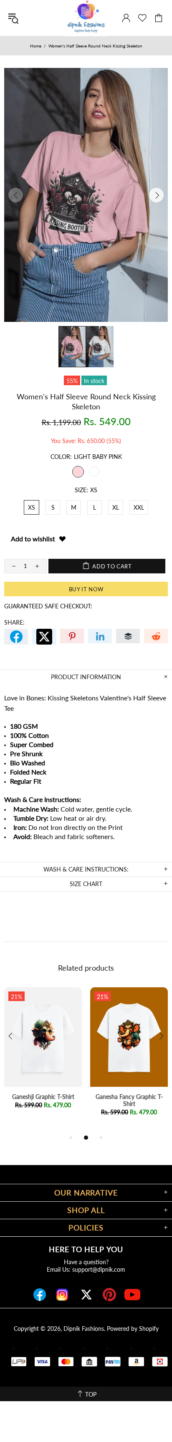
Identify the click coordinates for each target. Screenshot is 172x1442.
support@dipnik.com (98, 1269)
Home (35, 45)
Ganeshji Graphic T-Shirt (43, 1096)
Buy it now (86, 589)
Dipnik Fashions (83, 1328)
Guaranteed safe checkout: (48, 606)
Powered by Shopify (133, 1328)
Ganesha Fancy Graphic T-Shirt (129, 1100)
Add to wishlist (33, 539)
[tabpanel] (43, 1056)
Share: (14, 622)
